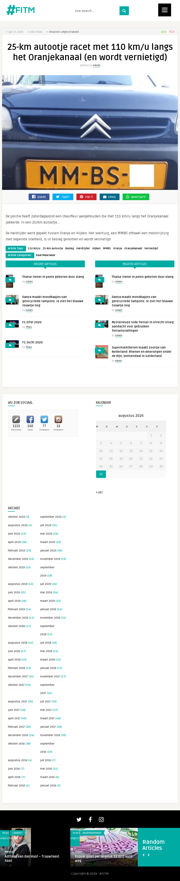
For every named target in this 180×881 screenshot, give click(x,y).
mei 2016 (46, 769)
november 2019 (50, 559)
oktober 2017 (16, 685)
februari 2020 (16, 550)
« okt (99, 492)
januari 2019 (48, 609)
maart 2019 (47, 601)
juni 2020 (14, 534)
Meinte (79, 851)
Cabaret (87, 832)
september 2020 (51, 517)
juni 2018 (14, 651)
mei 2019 (46, 592)
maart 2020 (47, 542)
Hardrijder (83, 248)
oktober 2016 (16, 743)
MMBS (107, 248)
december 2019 (18, 559)
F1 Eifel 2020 (31, 322)
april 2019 (14, 601)
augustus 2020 (18, 525)
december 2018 (18, 618)
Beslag (69, 248)
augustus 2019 (17, 584)
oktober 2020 (16, 517)
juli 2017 (45, 701)
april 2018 (14, 659)
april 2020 (14, 542)
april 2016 (14, 777)
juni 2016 (14, 769)
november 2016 (50, 735)
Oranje (117, 248)
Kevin (96, 65)
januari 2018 (48, 668)
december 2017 (18, 676)
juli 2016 (45, 760)
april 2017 (14, 718)
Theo (29, 327)
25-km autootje (53, 248)
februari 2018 (16, 668)
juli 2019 (45, 584)
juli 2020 (45, 525)
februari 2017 (16, 727)
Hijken (96, 248)
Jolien (29, 281)
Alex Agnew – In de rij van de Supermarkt (96, 859)
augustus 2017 (17, 701)
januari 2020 (48, 550)
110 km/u (34, 248)
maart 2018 (47, 659)
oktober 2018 (16, 626)
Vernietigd (151, 248)
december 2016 (18, 735)
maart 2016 (47, 777)
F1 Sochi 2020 (32, 342)
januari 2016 (48, 785)
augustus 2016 (17, 760)
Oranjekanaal (133, 248)
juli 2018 (45, 643)
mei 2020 (46, 534)
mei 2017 (46, 710)
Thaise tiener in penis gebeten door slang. (53, 277)
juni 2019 (14, 592)
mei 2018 (46, 651)
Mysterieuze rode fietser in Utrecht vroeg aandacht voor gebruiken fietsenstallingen (143, 326)
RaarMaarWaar (46, 255)
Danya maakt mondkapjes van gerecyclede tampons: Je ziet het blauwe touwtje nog (52, 301)
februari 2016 (16, 785)
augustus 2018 (17, 643)
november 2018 (50, 618)
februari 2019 (16, 609)
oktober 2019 (16, 567)
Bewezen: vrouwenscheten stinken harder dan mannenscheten (31, 859)
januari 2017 (48, 727)
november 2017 (50, 676)
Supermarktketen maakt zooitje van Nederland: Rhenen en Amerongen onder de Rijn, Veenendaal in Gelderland (142, 352)
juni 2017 (14, 710)
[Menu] (164, 10)
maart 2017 (47, 718)
